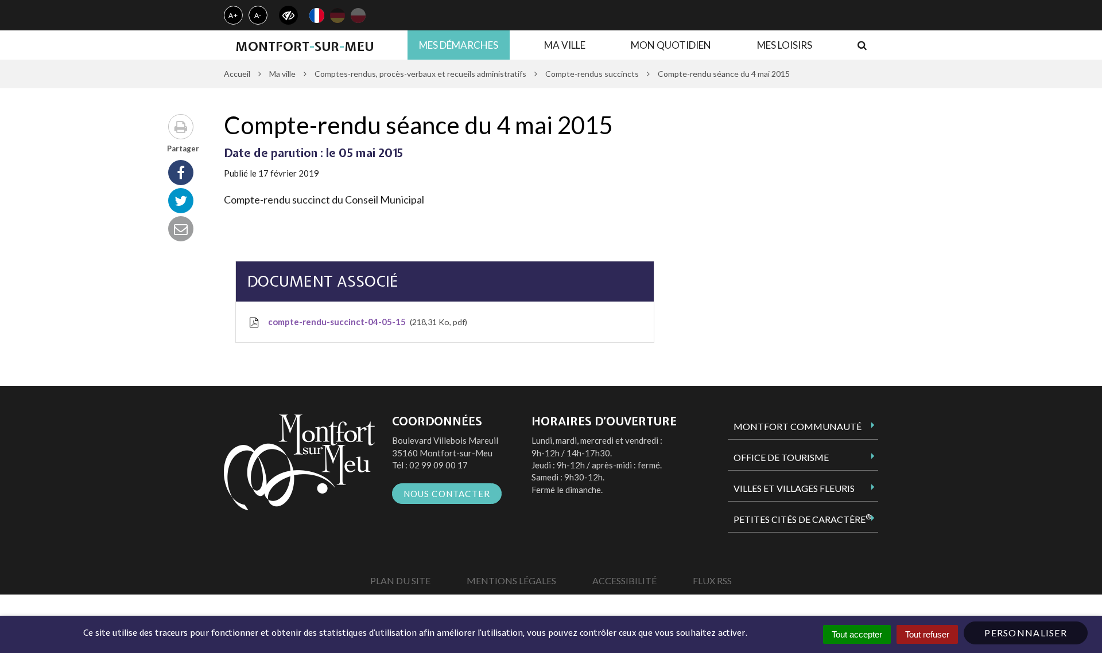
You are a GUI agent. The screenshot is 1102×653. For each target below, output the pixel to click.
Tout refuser (927, 634)
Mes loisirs (784, 45)
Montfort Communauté (798, 426)
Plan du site (400, 580)
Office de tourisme (781, 457)
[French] (316, 15)
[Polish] (358, 15)
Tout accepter (857, 634)
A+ (233, 15)
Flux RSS (712, 580)
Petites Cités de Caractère (802, 519)
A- (258, 15)
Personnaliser (1025, 632)
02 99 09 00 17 (438, 465)
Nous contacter (447, 493)
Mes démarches (458, 45)
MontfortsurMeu (304, 46)
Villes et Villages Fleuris (794, 488)
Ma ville (564, 45)
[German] (337, 15)
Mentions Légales (511, 580)
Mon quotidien (671, 45)
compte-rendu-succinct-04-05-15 (365, 321)
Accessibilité (624, 580)
